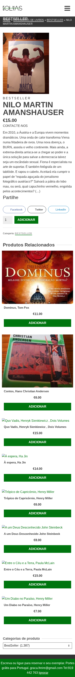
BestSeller (23, 233)
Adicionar (26, 219)
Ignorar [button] (43, 672)
